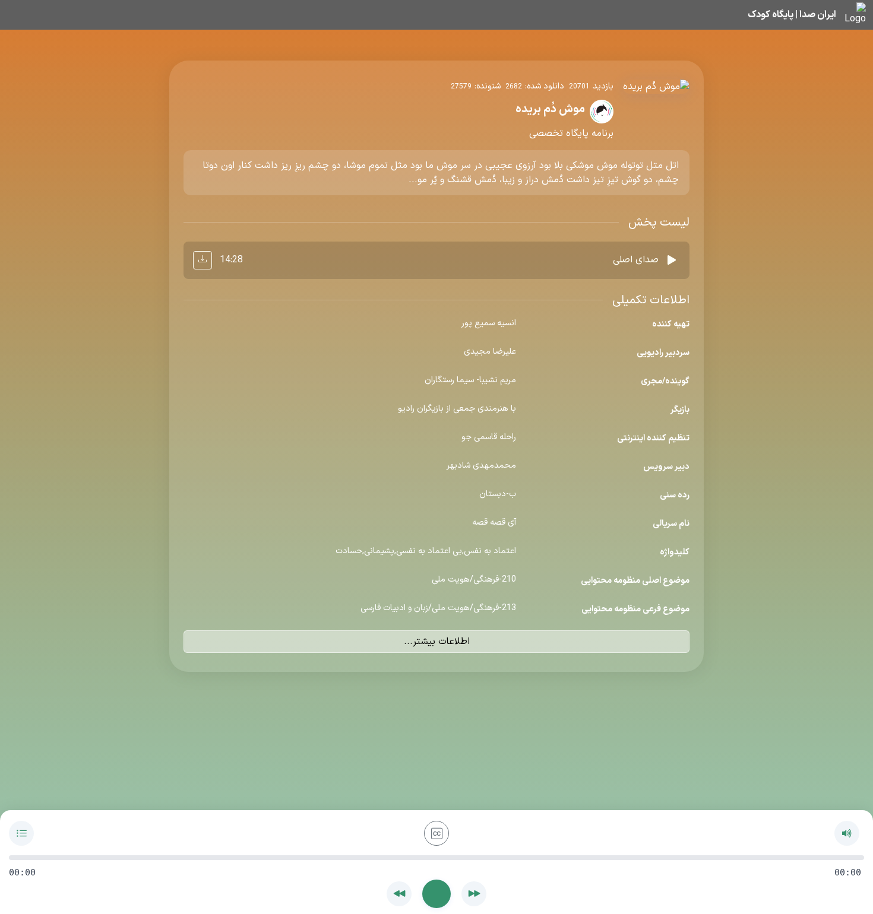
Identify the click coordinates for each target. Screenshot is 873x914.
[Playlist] (21, 833)
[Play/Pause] (436, 894)
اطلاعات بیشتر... (437, 641)
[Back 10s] (399, 893)
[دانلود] (202, 260)
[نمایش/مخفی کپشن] (436, 833)
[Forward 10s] (473, 893)
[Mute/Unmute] (846, 833)
